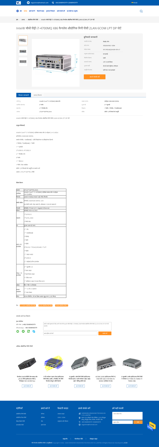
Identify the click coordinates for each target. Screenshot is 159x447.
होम (21, 11)
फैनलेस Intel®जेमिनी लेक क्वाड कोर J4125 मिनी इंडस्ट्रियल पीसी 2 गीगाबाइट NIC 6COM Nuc (27, 379)
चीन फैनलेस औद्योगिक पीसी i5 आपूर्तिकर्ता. (42, 443)
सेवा (42, 421)
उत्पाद (25, 11)
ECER (125, 443)
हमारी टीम (43, 425)
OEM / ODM (61, 417)
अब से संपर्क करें (95, 77)
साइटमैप (65, 439)
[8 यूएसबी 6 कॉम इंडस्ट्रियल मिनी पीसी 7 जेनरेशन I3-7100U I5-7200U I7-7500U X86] (132, 363)
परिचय (42, 414)
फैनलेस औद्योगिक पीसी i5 (62, 305)
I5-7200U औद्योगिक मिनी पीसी (27, 305)
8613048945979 (31, 328)
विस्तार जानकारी (23, 95)
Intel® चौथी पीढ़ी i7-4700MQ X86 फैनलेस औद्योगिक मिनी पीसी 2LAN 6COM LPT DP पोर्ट (68, 20)
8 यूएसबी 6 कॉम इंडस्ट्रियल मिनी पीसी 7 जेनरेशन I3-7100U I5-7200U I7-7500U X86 (132, 379)
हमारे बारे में (32, 11)
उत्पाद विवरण (38, 95)
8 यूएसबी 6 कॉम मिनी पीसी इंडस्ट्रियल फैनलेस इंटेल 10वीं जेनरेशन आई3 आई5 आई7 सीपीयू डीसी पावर (79, 379)
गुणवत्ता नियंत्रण (50, 11)
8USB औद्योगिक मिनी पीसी (45, 305)
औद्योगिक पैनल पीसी (21, 417)
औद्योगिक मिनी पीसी (21, 414)
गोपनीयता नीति (79, 439)
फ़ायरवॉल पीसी (20, 425)
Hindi (135, 3)
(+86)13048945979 (28, 324)
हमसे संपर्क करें (61, 11)
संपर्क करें (105, 333)
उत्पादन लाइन (61, 414)
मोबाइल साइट (93, 439)
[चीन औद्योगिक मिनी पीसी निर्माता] (18, 4)
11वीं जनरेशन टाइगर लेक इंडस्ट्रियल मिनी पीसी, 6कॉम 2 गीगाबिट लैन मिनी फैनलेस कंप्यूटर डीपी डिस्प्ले (53, 379)
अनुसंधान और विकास (63, 421)
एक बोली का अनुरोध (72, 11)
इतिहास (43, 417)
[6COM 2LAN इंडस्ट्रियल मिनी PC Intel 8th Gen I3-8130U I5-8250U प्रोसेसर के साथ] (106, 363)
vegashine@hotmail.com (39, 3)
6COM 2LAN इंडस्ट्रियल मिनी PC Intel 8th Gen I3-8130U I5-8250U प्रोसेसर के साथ (106, 379)
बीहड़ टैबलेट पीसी (20, 421)
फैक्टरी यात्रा (40, 11)
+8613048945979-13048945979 (66, 3)
